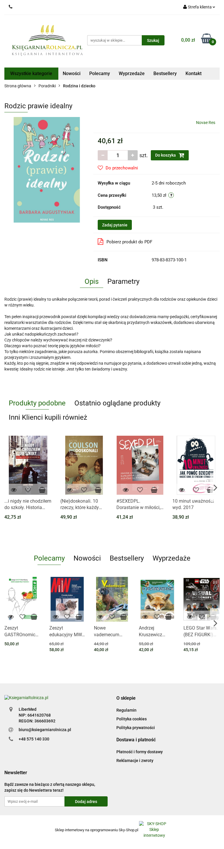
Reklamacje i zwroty (134, 760)
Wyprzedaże (132, 73)
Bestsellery (165, 73)
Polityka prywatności (135, 727)
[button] (126, 698)
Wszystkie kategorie (31, 73)
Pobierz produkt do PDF (129, 241)
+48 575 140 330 (34, 739)
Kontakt (194, 73)
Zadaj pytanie (114, 225)
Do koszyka (166, 155)
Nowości (71, 73)
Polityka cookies (131, 719)
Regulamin (126, 710)
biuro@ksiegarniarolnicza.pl (45, 729)
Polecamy (99, 73)
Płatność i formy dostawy (139, 751)
